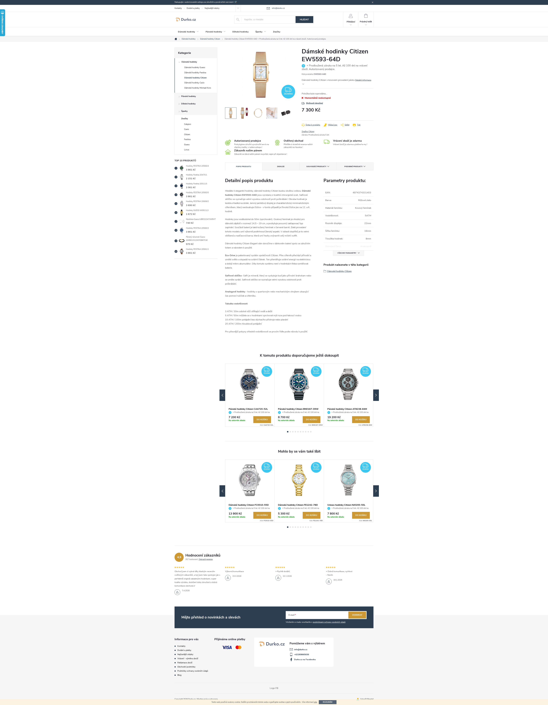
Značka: (308, 131)
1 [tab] (287, 431)
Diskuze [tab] (280, 166)
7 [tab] (303, 431)
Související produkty (316, 166)
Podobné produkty (353, 166)
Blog (179, 675)
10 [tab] (311, 431)
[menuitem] (188, 31)
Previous (222, 395)
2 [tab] (290, 431)
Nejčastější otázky (212, 8)
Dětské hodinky (188, 103)
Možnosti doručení (314, 103)
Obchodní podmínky (186, 666)
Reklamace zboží (184, 662)
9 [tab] (308, 431)
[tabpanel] (250, 395)
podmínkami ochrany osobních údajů (329, 622)
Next (376, 395)
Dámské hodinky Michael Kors (197, 88)
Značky (184, 118)
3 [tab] (293, 431)
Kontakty (178, 8)
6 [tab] (300, 431)
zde (315, 702)
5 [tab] (298, 431)
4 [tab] (295, 431)
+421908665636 (301, 654)
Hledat (304, 19)
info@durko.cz (300, 649)
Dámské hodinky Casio (194, 82)
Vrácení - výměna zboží (187, 658)
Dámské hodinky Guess (194, 67)
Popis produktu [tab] (243, 166)
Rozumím (327, 702)
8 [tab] (305, 431)
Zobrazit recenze (206, 559)
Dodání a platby (193, 8)
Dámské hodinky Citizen (195, 77)
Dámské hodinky (189, 62)
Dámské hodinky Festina (195, 72)
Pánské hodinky (188, 96)
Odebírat (357, 615)
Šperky (184, 111)
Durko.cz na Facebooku (305, 659)
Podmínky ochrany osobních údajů (192, 671)
